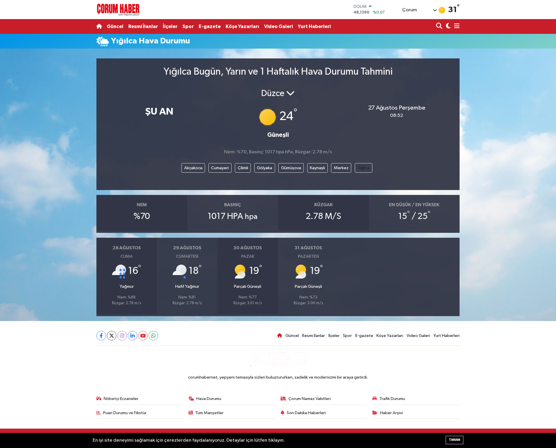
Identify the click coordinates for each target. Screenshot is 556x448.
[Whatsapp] (153, 335)
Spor (188, 26)
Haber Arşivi (391, 413)
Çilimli (243, 168)
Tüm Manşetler (209, 413)
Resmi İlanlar (143, 26)
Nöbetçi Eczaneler (121, 399)
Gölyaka (264, 168)
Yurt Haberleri (314, 26)
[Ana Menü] (456, 26)
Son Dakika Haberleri (306, 413)
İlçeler (170, 26)
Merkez (341, 168)
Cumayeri (220, 168)
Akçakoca (193, 168)
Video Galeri (278, 26)
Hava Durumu (208, 399)
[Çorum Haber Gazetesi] (118, 9)
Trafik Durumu (392, 399)
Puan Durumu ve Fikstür (125, 413)
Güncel (115, 26)
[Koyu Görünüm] (447, 26)
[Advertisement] (71, 138)
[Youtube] (143, 335)
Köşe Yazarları (242, 26)
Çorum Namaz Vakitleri (309, 399)
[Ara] (439, 26)
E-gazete (210, 26)
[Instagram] (122, 335)
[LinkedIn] (132, 335)
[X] (111, 335)
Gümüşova (291, 168)
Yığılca (363, 168)
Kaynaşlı (317, 168)
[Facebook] (101, 335)
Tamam (454, 439)
